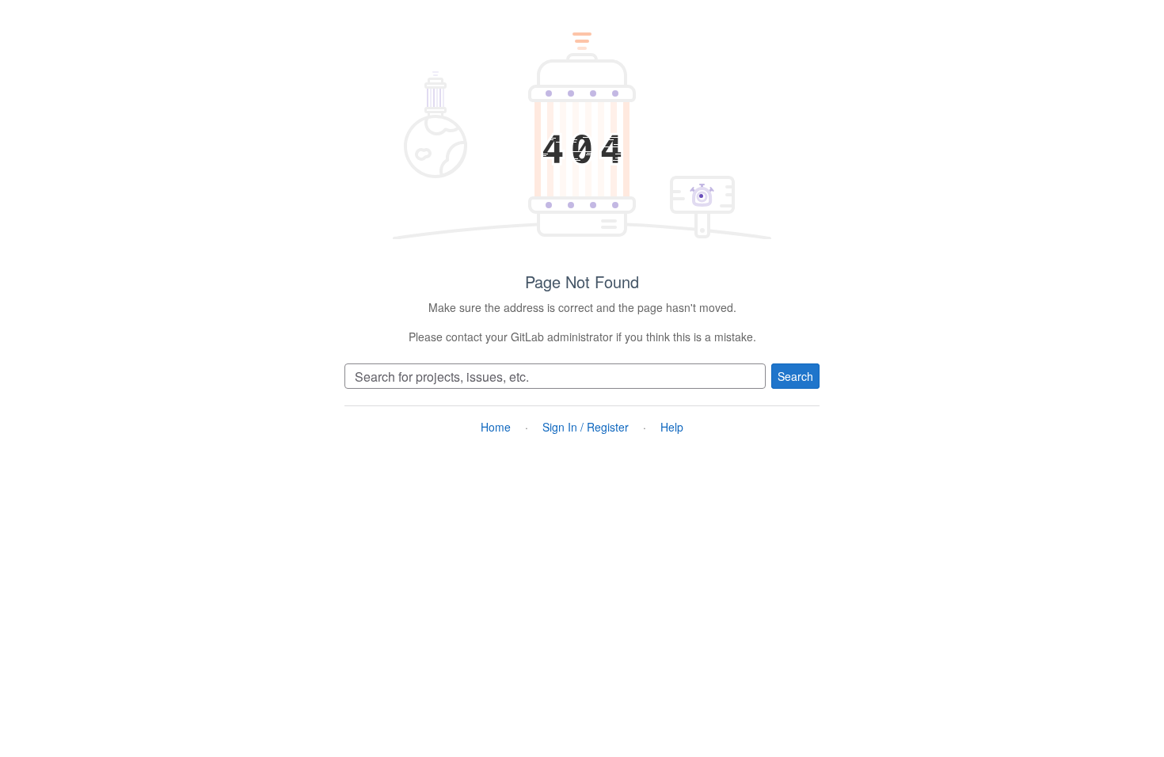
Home (496, 427)
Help (671, 427)
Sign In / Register (585, 427)
